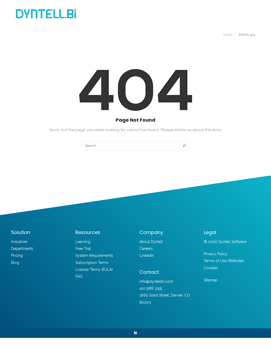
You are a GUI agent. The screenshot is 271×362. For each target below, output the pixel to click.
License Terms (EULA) (94, 269)
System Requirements (94, 255)
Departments (22, 248)
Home (227, 35)
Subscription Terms (92, 263)
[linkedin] (135, 333)
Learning (82, 242)
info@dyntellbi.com (156, 281)
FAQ (79, 276)
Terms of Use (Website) (224, 261)
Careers (146, 248)
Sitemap (211, 280)
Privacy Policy (216, 254)
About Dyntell (151, 242)
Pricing (17, 255)
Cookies (211, 268)
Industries (19, 242)
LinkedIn (146, 255)
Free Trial (83, 248)
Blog (15, 263)
